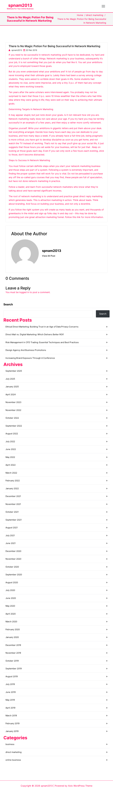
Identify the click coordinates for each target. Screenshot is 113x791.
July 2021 (10, 535)
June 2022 (11, 449)
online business (13, 760)
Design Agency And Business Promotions (26, 350)
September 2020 (14, 574)
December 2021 (13, 496)
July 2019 (10, 684)
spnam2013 (20, 5)
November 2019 (13, 653)
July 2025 (10, 378)
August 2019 (12, 676)
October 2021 (12, 512)
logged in (24, 292)
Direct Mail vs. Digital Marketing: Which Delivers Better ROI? (35, 334)
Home (80, 15)
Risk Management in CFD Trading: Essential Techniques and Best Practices (42, 342)
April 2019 (10, 707)
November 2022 (13, 410)
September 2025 (14, 371)
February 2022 (13, 480)
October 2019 (12, 660)
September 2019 (14, 668)
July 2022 (10, 441)
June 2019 (11, 692)
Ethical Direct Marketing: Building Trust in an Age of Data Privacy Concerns (42, 326)
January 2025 (12, 386)
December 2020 (13, 551)
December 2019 (13, 645)
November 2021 (13, 504)
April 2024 (11, 394)
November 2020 (13, 559)
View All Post (48, 256)
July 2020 (10, 590)
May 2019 (10, 700)
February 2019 (12, 723)
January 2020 (12, 637)
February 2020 (13, 629)
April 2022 (11, 465)
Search (8, 304)
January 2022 (12, 488)
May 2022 (10, 457)
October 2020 (12, 566)
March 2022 (11, 472)
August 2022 (12, 433)
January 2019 (12, 731)
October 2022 (12, 418)
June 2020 (11, 598)
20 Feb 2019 (31, 50)
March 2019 (11, 715)
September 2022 (14, 425)
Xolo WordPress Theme (80, 785)
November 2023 (13, 402)
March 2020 (11, 621)
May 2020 (10, 606)
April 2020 (11, 613)
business (10, 744)
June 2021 (11, 543)
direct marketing (94, 15)
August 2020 (12, 582)
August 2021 (12, 527)
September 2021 (14, 519)
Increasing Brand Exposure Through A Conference (30, 358)
